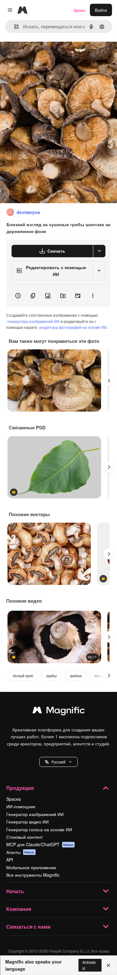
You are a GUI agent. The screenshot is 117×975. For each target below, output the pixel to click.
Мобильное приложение (31, 867)
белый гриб (23, 675)
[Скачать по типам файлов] (99, 251)
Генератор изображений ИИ (35, 814)
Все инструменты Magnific (33, 875)
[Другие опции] (92, 295)
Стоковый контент (24, 837)
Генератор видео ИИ (27, 822)
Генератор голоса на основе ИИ (39, 829)
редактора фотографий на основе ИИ (73, 327)
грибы (51, 675)
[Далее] (109, 380)
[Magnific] (58, 711)
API (9, 859)
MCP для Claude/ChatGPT (39, 844)
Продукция (20, 787)
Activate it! (89, 965)
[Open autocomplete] (13, 26)
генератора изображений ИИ (33, 321)
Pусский (58, 761)
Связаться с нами (28, 926)
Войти (101, 10)
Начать (15, 891)
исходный (41, 53)
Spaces (13, 799)
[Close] (108, 965)
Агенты (20, 852)
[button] (58, 762)
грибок (75, 675)
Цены (79, 10)
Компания (18, 908)
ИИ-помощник (20, 806)
